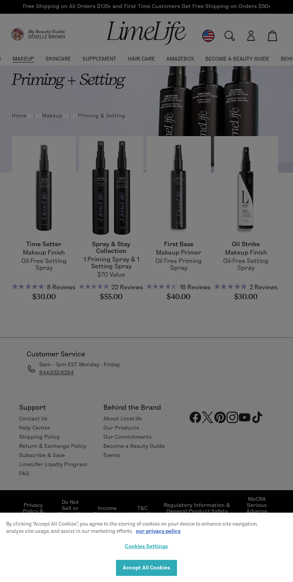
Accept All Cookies (146, 567)
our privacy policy (158, 531)
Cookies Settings (146, 546)
